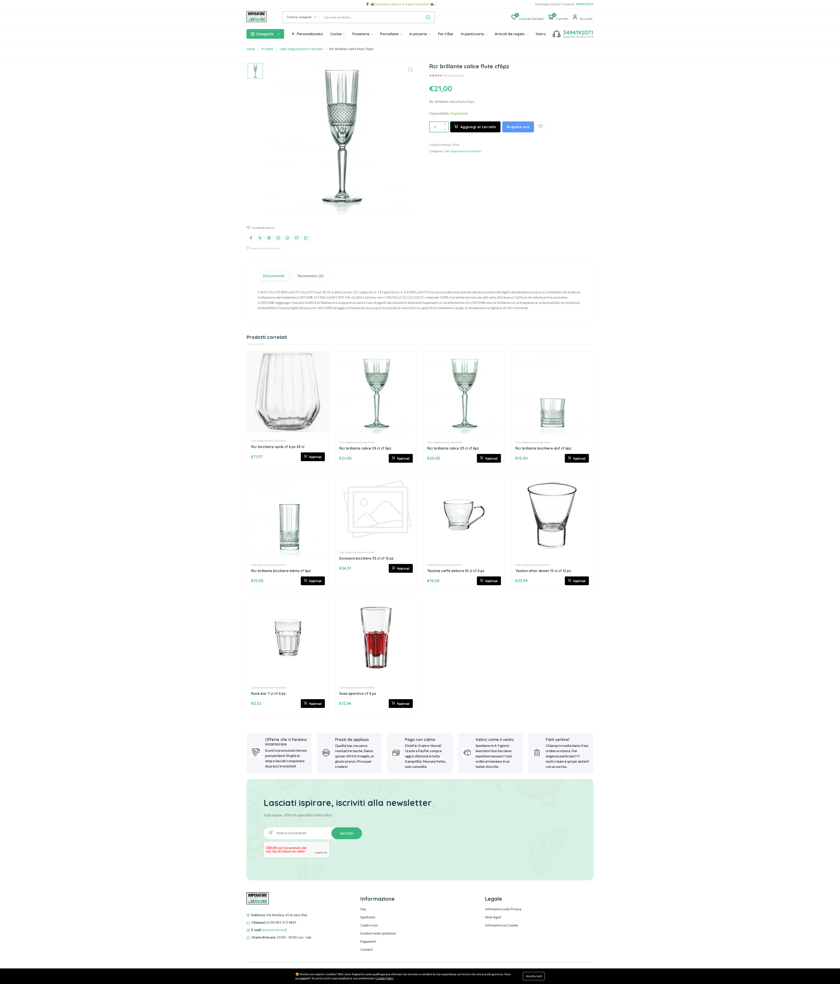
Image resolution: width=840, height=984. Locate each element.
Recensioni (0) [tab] (311, 275)
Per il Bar (445, 34)
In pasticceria (473, 34)
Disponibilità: (439, 113)
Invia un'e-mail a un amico (265, 248)
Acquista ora (518, 127)
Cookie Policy (384, 978)
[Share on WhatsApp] (287, 238)
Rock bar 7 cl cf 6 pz (268, 693)
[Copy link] (305, 238)
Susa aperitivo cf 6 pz (357, 693)
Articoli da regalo (510, 34)
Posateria (361, 34)
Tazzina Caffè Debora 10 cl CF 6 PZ (456, 571)
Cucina (336, 34)
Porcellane (389, 34)
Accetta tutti (534, 976)
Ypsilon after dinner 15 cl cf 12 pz (543, 571)
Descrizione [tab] (273, 275)
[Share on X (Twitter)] (260, 238)
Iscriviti (347, 833)
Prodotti (267, 49)
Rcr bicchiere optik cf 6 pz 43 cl (277, 447)
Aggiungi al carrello (478, 127)
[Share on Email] (296, 238)
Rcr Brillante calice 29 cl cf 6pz (365, 448)
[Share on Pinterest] (269, 238)
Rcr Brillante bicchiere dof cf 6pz (543, 448)
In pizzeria (419, 34)
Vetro (541, 34)
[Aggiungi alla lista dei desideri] (540, 126)
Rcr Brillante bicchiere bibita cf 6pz (281, 571)
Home (251, 49)
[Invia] (428, 17)
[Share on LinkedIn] (278, 238)
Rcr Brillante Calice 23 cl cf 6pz (453, 448)
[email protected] (274, 930)
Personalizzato (309, 34)
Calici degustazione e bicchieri (301, 49)
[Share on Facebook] (250, 238)
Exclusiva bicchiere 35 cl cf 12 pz (366, 558)
